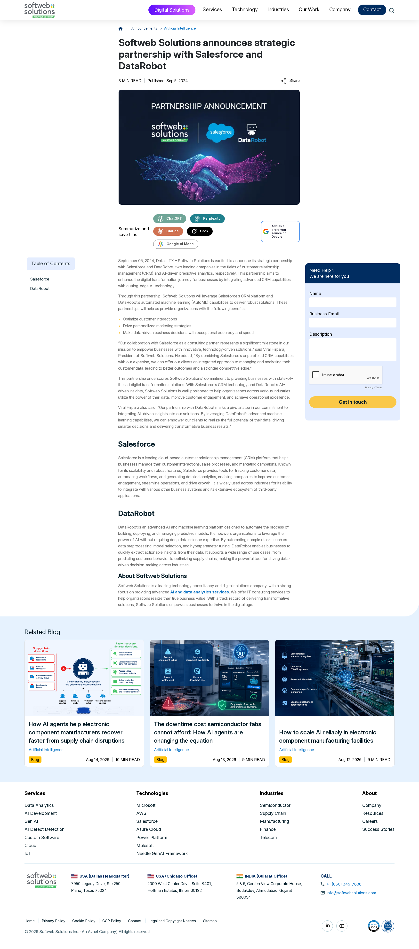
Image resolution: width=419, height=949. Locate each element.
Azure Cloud (148, 829)
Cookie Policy (84, 920)
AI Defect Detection (44, 829)
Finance (268, 829)
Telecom (268, 837)
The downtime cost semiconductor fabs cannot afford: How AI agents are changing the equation (207, 732)
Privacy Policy (54, 920)
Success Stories (378, 829)
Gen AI (31, 821)
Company (371, 805)
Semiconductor (275, 805)
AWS (141, 813)
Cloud (30, 845)
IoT (27, 853)
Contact (372, 9)
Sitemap (210, 920)
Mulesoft (145, 845)
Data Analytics (39, 805)
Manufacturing (274, 821)
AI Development (40, 813)
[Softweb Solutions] (41, 879)
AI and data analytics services (199, 592)
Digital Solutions (172, 10)
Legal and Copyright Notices (172, 920)
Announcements (144, 28)
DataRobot (39, 288)
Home (30, 920)
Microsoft (145, 805)
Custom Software (41, 837)
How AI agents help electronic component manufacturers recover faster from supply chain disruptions (77, 732)
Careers (370, 821)
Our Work (309, 9)
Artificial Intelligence (180, 28)
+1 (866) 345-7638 (344, 884)
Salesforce (39, 279)
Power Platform (151, 837)
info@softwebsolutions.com (351, 892)
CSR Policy (112, 920)
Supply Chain (273, 813)
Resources (372, 813)
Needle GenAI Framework (162, 853)
